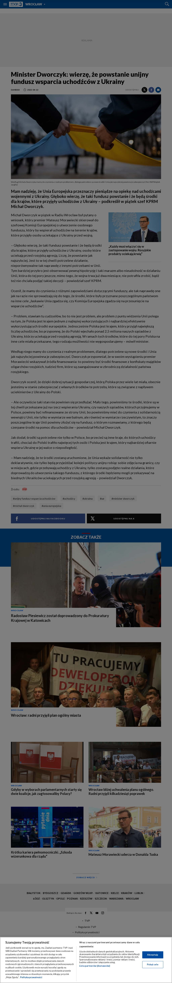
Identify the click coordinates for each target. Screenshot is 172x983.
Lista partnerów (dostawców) (94, 965)
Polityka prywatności (31, 977)
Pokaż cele (152, 964)
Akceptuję (152, 954)
